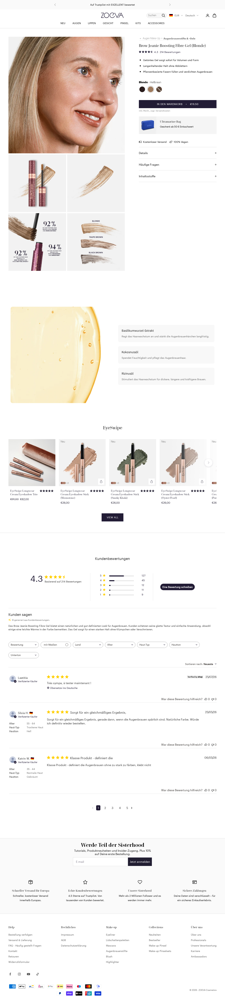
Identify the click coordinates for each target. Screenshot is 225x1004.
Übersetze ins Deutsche (64, 687)
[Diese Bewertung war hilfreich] (206, 699)
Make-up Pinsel (157, 945)
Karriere (195, 950)
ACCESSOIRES (156, 23)
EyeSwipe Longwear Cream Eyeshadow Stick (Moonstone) (75, 494)
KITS (138, 23)
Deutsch (190, 15)
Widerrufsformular (19, 961)
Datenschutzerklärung (73, 945)
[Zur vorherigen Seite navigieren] (93, 807)
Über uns (196, 934)
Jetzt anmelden (140, 861)
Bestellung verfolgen (20, 934)
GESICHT (108, 23)
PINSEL (124, 23)
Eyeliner (110, 934)
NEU (62, 23)
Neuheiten (155, 934)
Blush (109, 956)
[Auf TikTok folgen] (37, 974)
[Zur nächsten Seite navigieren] (132, 807)
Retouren (13, 956)
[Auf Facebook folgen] (10, 974)
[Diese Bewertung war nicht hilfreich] (212, 699)
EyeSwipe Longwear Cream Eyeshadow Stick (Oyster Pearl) (175, 494)
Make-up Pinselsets (160, 950)
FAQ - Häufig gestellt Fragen (24, 945)
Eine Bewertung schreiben (177, 586)
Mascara (111, 945)
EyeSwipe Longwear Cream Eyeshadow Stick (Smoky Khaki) (125, 494)
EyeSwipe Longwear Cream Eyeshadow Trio (23, 492)
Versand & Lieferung (20, 940)
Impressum (67, 934)
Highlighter (112, 961)
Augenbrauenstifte (116, 950)
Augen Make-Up (151, 38)
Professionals (198, 940)
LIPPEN (92, 23)
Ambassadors (199, 956)
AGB (63, 940)
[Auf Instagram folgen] (19, 974)
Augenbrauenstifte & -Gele (179, 38)
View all (112, 517)
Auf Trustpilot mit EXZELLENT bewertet (112, 4)
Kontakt (12, 950)
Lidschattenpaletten (117, 940)
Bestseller (154, 940)
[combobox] (23, 645)
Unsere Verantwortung (204, 945)
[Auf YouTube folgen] (28, 974)
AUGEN (76, 23)
